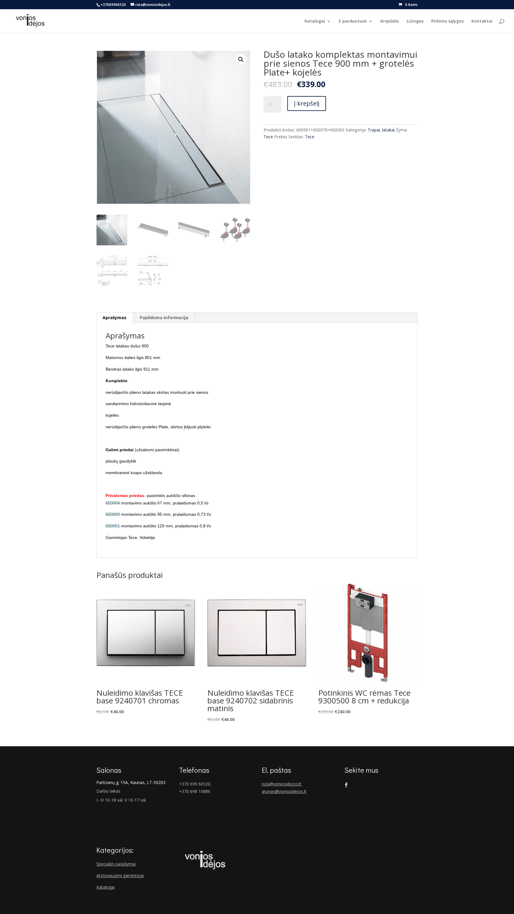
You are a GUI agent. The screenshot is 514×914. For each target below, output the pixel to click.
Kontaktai (482, 21)
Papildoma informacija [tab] (164, 317)
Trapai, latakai (381, 130)
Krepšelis (389, 21)
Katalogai (315, 21)
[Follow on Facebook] (346, 785)
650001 (113, 525)
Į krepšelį (306, 103)
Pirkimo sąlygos (447, 21)
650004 (113, 503)
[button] (241, 59)
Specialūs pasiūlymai (116, 864)
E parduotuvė (353, 21)
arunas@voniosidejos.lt (284, 791)
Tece (268, 136)
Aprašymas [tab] (114, 317)
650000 (113, 514)
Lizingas (415, 21)
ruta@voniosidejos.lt (281, 784)
